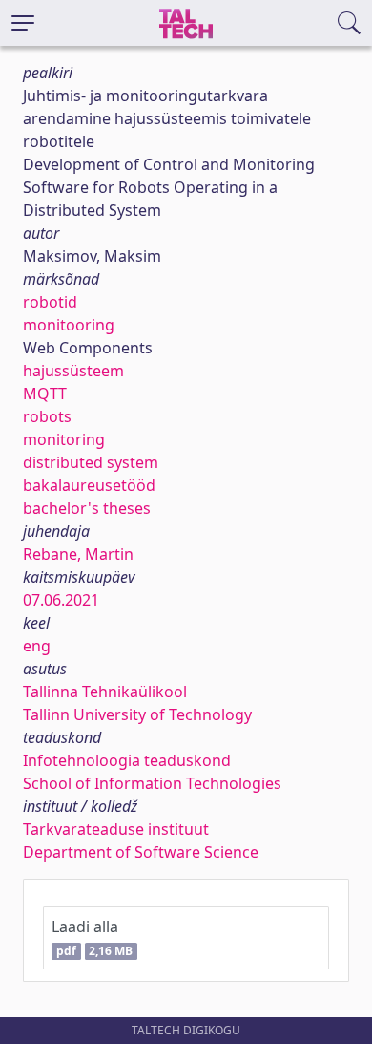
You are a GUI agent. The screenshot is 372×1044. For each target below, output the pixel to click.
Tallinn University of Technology (137, 714)
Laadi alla (92, 937)
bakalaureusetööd (89, 485)
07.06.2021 (61, 599)
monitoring (64, 439)
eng (37, 645)
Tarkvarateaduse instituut (116, 829)
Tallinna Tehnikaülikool (105, 691)
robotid (50, 301)
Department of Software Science (140, 852)
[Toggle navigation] (23, 23)
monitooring (68, 324)
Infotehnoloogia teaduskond (127, 760)
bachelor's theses (87, 508)
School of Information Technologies (152, 783)
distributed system (90, 462)
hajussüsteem (73, 370)
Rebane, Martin (78, 554)
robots (47, 416)
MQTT (45, 393)
